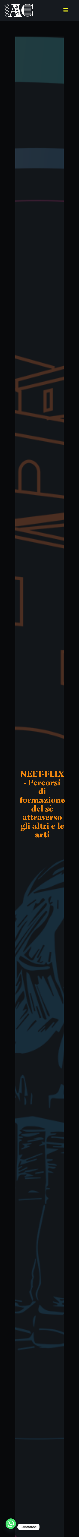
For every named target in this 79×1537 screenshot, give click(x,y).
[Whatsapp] (11, 1527)
